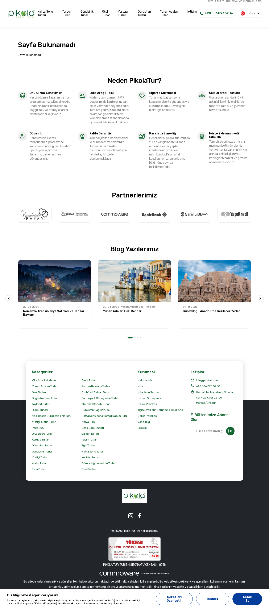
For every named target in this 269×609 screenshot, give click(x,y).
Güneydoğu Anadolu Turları (99, 463)
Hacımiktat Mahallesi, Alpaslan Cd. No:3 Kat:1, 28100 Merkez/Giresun (215, 397)
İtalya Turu (88, 422)
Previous (8, 298)
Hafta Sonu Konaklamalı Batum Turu (104, 415)
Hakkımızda (145, 380)
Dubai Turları (40, 410)
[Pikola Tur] (22, 13)
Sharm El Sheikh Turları (96, 404)
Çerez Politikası (147, 415)
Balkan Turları (90, 433)
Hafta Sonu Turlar (93, 451)
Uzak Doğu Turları (93, 427)
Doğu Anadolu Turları (45, 398)
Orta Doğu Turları (42, 433)
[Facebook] (139, 515)
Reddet (212, 599)
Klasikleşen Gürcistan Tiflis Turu (51, 415)
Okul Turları (106, 13)
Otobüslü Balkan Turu (95, 392)
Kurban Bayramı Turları (96, 386)
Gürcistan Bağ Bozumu (96, 410)
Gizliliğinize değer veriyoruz (32, 595)
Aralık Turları (39, 463)
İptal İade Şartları (149, 392)
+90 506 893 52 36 (208, 386)
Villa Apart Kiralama (44, 380)
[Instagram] (130, 515)
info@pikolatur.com (208, 380)
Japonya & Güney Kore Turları (100, 398)
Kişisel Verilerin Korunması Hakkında (160, 410)
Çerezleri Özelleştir (174, 598)
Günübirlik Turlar (87, 13)
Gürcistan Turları (144, 13)
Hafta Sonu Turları (45, 13)
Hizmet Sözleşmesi (150, 398)
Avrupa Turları (41, 439)
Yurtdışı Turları (123, 13)
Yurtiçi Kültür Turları (44, 422)
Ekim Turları (39, 469)
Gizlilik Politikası (147, 404)
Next (260, 298)
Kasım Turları (89, 439)
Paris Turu (38, 427)
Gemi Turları (89, 380)
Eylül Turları (89, 469)
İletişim (191, 11)
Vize (140, 386)
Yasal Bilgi (144, 422)
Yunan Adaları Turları (169, 13)
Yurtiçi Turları (66, 13)
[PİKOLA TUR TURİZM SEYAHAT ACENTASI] (134, 496)
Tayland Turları (41, 404)
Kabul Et (247, 598)
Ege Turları (88, 445)
